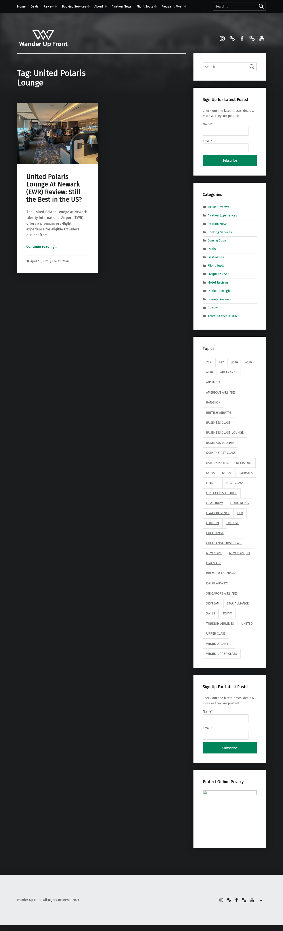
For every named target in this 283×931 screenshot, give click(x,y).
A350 (248, 362)
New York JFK (239, 553)
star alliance (238, 603)
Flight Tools (144, 6)
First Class (235, 483)
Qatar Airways (217, 583)
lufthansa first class (224, 543)
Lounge (232, 523)
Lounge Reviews (219, 299)
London (212, 523)
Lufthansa (215, 533)
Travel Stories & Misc (223, 316)
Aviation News (122, 6)
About (98, 6)
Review (49, 6)
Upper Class (216, 633)
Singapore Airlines (222, 593)
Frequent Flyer (172, 6)
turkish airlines (220, 624)
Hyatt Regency (217, 513)
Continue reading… (41, 246)
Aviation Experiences (222, 215)
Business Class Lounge (225, 433)
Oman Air (213, 563)
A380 (209, 372)
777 (208, 362)
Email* (207, 141)
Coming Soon (217, 240)
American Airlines (221, 392)
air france (228, 372)
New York (214, 553)
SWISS (210, 613)
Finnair (212, 483)
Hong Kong (239, 503)
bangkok (213, 402)
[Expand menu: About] (106, 6)
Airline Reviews (218, 207)
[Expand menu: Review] (56, 6)
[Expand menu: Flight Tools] (155, 6)
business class (218, 423)
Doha (210, 473)
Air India (213, 382)
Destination (216, 257)
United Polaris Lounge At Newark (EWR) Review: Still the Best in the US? (54, 188)
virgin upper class (221, 654)
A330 (234, 362)
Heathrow (214, 503)
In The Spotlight (219, 291)
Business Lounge (220, 443)
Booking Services (74, 6)
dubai (226, 473)
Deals (35, 6)
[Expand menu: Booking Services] (88, 6)
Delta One (244, 463)
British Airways (219, 413)
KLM (240, 513)
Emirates (246, 473)
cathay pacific (217, 463)
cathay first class (221, 453)
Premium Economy (220, 573)
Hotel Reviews (218, 282)
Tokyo (227, 613)
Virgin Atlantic (218, 644)
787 (221, 362)
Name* (207, 124)
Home (21, 6)
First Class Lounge (221, 493)
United (247, 624)
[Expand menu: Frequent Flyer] (185, 6)
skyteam (212, 603)
